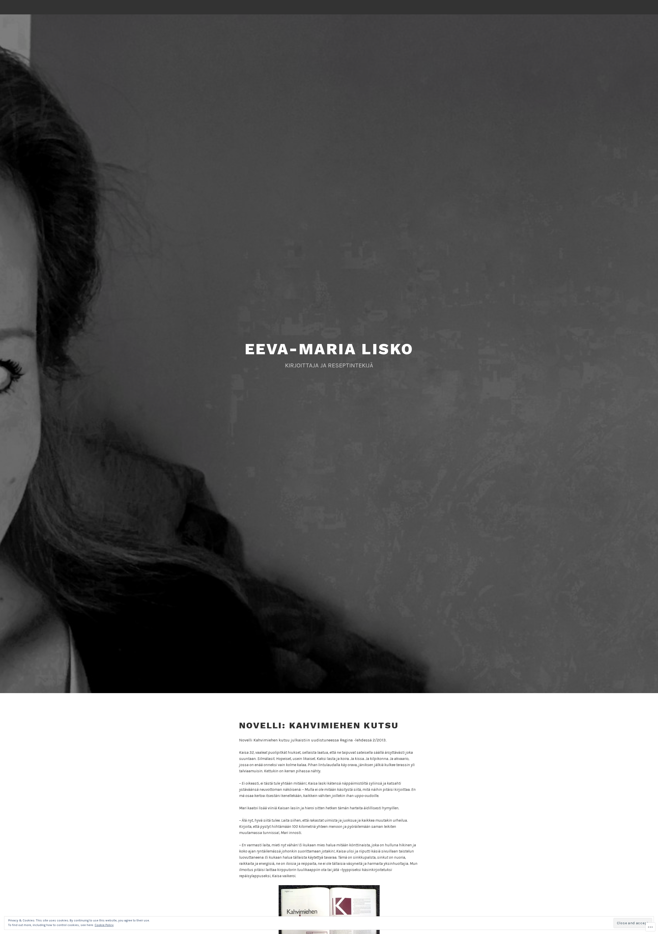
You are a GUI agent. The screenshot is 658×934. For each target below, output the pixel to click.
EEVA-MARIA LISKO (329, 349)
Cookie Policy (104, 925)
